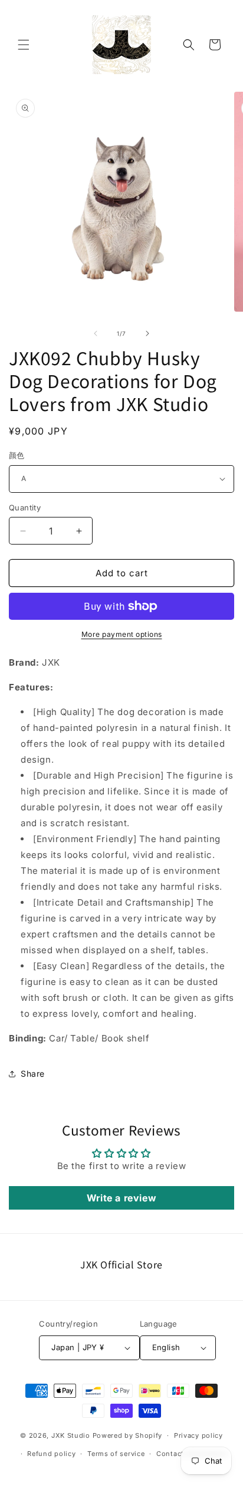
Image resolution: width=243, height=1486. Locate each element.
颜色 (17, 455)
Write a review (121, 1198)
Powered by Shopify (128, 1435)
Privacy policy (198, 1435)
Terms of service (116, 1454)
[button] (24, 45)
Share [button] (33, 1073)
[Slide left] (96, 333)
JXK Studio (70, 1435)
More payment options (121, 634)
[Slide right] (147, 333)
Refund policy (51, 1454)
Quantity (25, 507)
